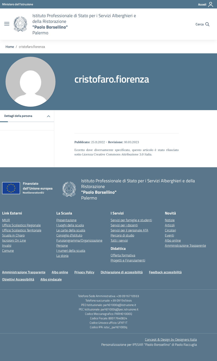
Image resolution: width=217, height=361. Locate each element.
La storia (62, 255)
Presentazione (66, 220)
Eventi (169, 235)
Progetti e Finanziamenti (128, 260)
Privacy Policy (84, 272)
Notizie (170, 220)
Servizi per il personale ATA (129, 230)
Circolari (170, 230)
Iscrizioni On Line (14, 240)
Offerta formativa (123, 255)
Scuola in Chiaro (13, 235)
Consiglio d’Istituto (69, 235)
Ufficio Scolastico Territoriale (21, 230)
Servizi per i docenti (124, 225)
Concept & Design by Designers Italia (171, 339)
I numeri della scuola (70, 250)
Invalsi (6, 245)
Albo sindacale (51, 279)
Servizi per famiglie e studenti (131, 220)
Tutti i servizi (119, 240)
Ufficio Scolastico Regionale (21, 225)
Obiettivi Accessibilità (18, 279)
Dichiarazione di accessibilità (122, 272)
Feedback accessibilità (165, 272)
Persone (62, 245)
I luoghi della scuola (70, 225)
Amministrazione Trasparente (185, 245)
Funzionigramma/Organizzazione (79, 240)
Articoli (170, 225)
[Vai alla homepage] (20, 24)
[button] (27, 116)
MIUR (6, 220)
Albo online (173, 240)
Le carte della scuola (70, 230)
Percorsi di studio (122, 235)
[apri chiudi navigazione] (6, 24)
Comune (8, 250)
